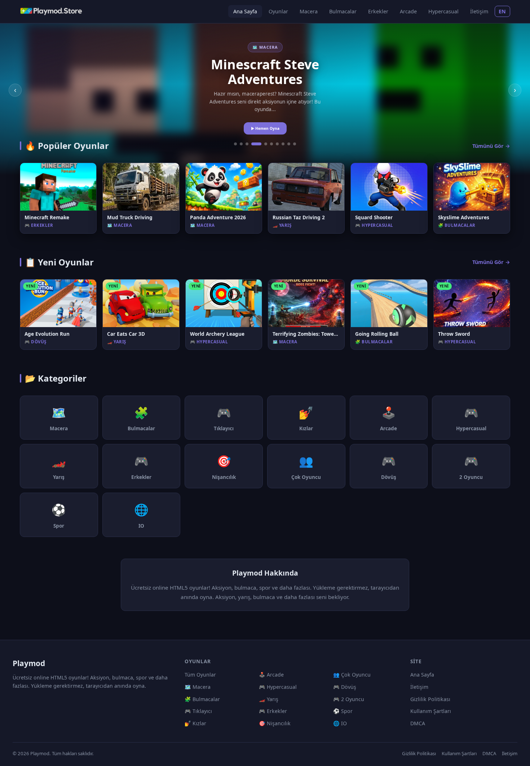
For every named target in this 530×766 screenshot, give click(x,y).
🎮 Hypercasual (278, 686)
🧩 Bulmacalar (202, 699)
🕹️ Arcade (271, 674)
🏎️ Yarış (268, 699)
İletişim (479, 11)
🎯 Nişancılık (275, 723)
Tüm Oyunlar (200, 674)
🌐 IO (340, 723)
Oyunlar (278, 11)
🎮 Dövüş (344, 686)
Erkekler (378, 11)
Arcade (408, 11)
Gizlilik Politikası (430, 699)
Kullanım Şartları (430, 711)
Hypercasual (443, 11)
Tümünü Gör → (491, 145)
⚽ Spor (343, 711)
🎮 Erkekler (273, 711)
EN (502, 11)
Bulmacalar (343, 11)
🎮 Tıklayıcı (198, 711)
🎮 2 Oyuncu (348, 699)
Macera (309, 11)
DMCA (417, 723)
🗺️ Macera (198, 686)
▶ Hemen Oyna (265, 128)
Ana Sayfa (245, 11)
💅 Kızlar (195, 723)
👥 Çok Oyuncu (352, 674)
